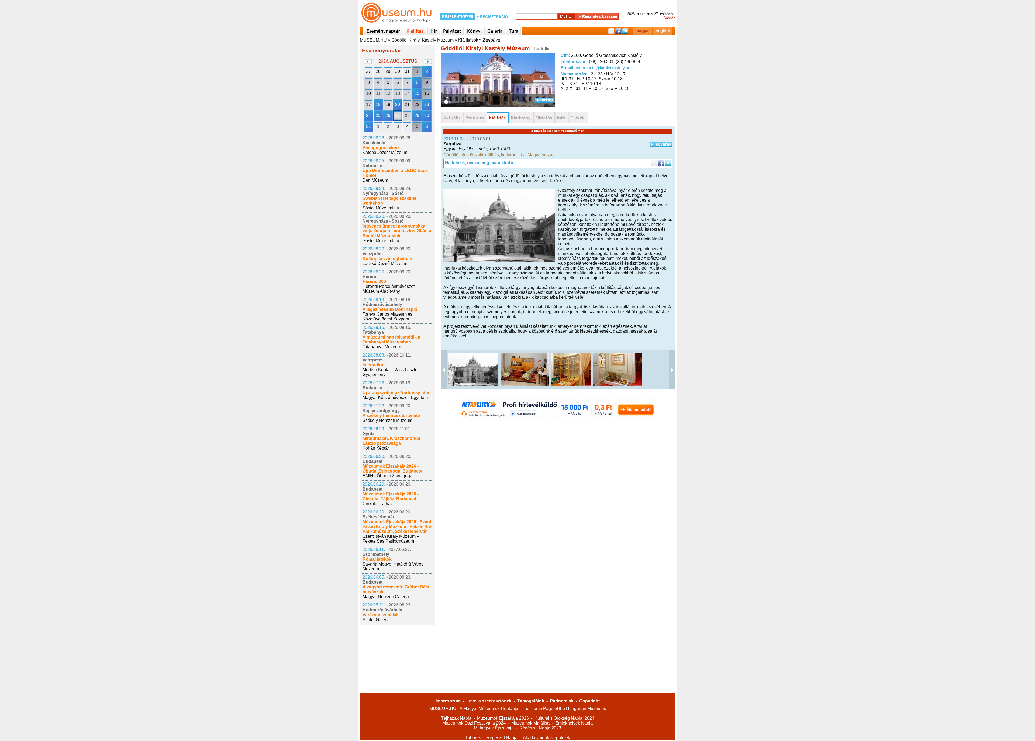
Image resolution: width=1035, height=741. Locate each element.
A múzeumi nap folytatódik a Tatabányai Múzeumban (391, 339)
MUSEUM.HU (373, 40)
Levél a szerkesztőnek (489, 701)
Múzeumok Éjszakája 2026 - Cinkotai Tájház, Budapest (391, 496)
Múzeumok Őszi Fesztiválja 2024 (474, 723)
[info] (561, 117)
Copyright (589, 701)
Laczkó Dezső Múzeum (385, 263)
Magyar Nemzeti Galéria (386, 596)
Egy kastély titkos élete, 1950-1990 (476, 148)
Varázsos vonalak (381, 614)
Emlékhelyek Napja (574, 723)
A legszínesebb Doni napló (390, 309)
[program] (475, 117)
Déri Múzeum (375, 180)
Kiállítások (468, 40)
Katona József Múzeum (385, 152)
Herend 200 (374, 281)
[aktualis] (452, 117)
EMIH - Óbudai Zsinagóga (387, 476)
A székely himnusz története (391, 415)
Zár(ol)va (491, 40)
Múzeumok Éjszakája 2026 (503, 718)
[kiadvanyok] (521, 117)
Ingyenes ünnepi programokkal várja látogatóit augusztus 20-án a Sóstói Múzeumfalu (397, 231)
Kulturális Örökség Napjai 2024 (564, 718)
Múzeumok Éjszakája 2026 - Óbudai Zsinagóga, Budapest (392, 468)
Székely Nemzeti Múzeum (387, 420)
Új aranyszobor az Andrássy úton (397, 392)
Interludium (374, 365)
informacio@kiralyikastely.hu (603, 68)
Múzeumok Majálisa (530, 723)
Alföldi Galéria (376, 619)
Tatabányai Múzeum (382, 346)
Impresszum (448, 701)
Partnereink (562, 701)
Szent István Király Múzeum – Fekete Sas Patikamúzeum (391, 538)
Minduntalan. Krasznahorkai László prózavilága (391, 441)
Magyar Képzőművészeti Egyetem (395, 397)
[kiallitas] (498, 117)
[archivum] (578, 117)
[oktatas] (543, 117)
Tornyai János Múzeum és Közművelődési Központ (387, 316)
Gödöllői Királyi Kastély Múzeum (422, 40)
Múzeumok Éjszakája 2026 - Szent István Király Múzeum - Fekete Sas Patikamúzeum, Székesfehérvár (397, 526)
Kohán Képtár (376, 448)
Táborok (473, 737)
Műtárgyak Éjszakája (494, 728)
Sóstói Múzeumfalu (381, 208)
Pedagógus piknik (381, 147)
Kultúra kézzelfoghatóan (387, 258)
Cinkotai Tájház (378, 503)
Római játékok (377, 559)
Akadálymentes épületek (546, 737)
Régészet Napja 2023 (540, 728)
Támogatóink (530, 701)
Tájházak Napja (456, 718)
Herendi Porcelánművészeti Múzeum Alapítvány (389, 289)
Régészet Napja (502, 737)
